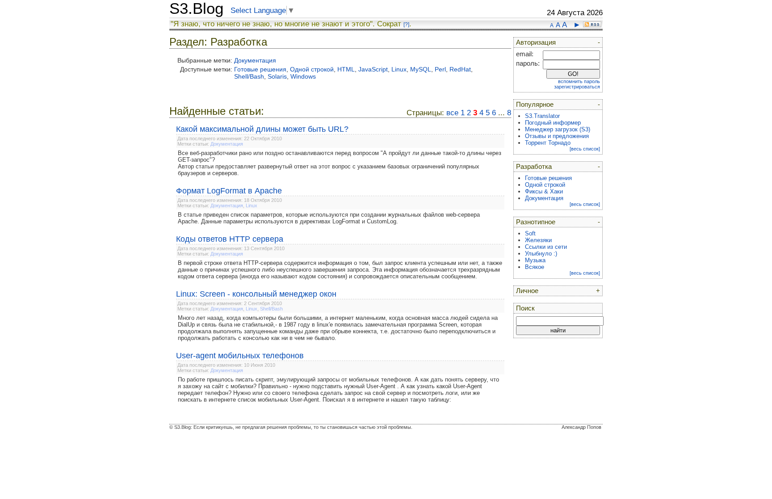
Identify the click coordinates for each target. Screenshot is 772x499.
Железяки (538, 240)
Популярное (535, 104)
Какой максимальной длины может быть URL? (262, 129)
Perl (440, 69)
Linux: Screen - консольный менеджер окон (256, 293)
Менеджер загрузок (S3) (557, 129)
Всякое (534, 267)
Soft (530, 233)
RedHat (460, 69)
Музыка (535, 260)
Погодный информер (553, 122)
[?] (406, 24)
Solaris (277, 76)
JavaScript (373, 69)
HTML (346, 69)
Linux (399, 69)
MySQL (420, 69)
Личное (527, 290)
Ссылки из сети (546, 246)
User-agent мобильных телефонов (240, 355)
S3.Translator (542, 116)
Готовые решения (260, 69)
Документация (255, 60)
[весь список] (585, 148)
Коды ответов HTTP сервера (229, 239)
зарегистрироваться (577, 86)
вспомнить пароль (579, 81)
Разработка (534, 166)
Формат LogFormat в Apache (229, 190)
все (452, 113)
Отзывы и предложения (557, 136)
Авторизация (536, 42)
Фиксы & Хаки (544, 191)
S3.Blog (196, 8)
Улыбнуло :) (541, 253)
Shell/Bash (249, 76)
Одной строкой (312, 69)
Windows (303, 76)
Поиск (525, 308)
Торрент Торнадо (548, 142)
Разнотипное (535, 222)
